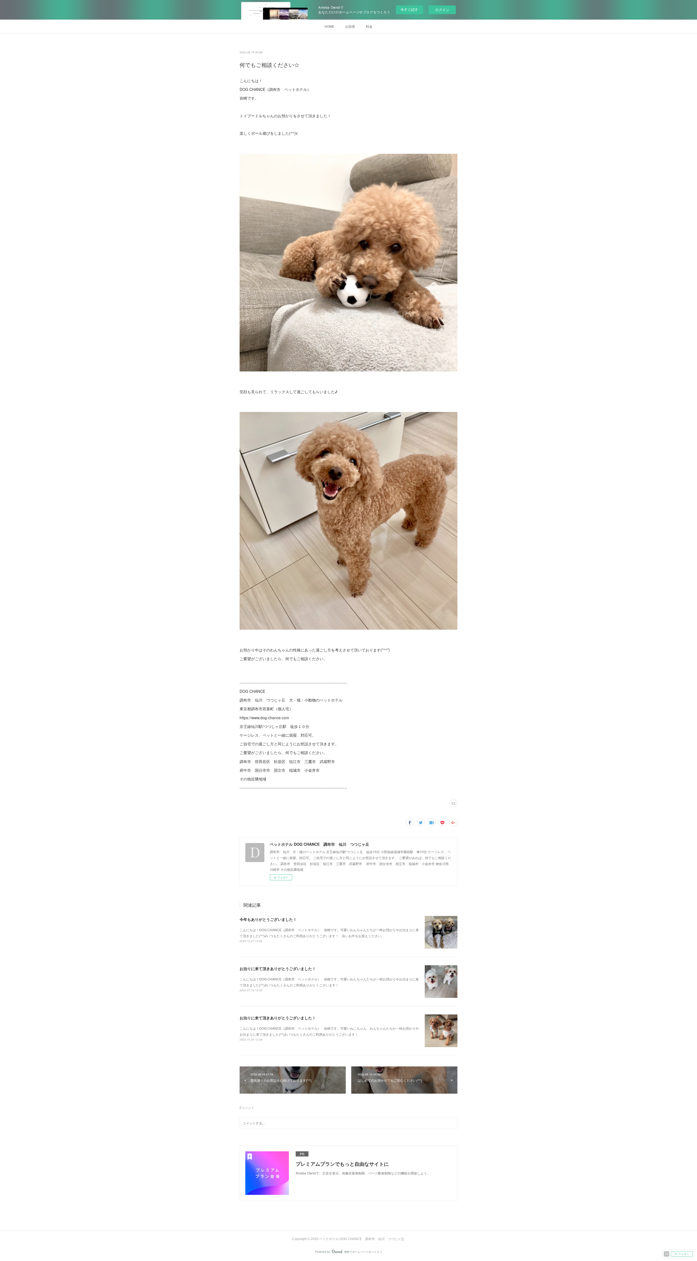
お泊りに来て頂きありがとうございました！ (278, 968)
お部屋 (350, 26)
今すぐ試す (409, 9)
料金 (369, 26)
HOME (329, 26)
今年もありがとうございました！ (268, 919)
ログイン (442, 9)
